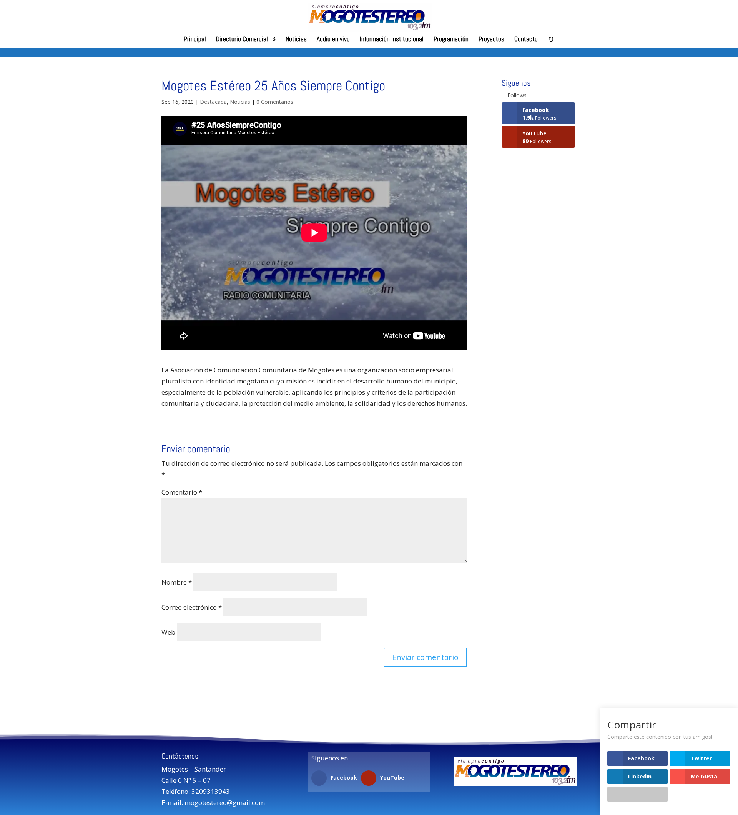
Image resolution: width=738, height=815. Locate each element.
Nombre (176, 582)
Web (168, 632)
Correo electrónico (191, 607)
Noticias (296, 39)
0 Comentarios (274, 101)
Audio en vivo (333, 39)
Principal (195, 39)
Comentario (181, 492)
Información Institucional (392, 39)
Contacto (526, 39)
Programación (451, 39)
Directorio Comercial (242, 39)
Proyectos (491, 39)
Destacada (213, 101)
